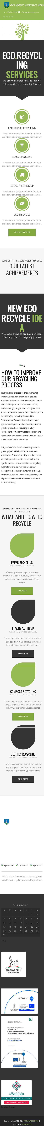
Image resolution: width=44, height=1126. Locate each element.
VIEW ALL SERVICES (22, 232)
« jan (3, 940)
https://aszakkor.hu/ (8, 1107)
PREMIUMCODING (31, 1121)
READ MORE (22, 591)
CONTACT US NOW (22, 832)
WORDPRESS (27, 1124)
